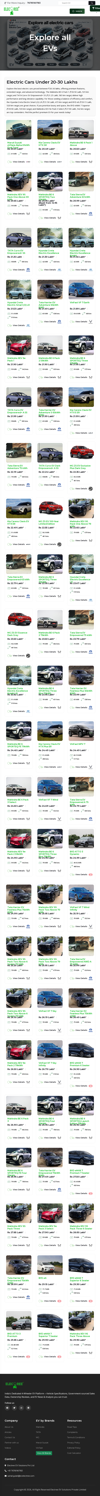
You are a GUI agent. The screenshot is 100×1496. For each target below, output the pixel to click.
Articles (8, 1432)
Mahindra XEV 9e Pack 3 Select (48, 1227)
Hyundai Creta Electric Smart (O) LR (18, 303)
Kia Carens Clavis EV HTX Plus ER (49, 745)
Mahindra (40, 1427)
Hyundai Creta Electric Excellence (49, 251)
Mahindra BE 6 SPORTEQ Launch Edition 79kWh (79, 1121)
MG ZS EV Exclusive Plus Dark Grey (80, 467)
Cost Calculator (74, 1453)
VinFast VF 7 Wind (48, 800)
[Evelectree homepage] (14, 1385)
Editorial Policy (73, 1448)
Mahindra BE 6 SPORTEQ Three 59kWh (79, 360)
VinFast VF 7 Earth (79, 302)
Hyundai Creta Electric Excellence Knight (80, 253)
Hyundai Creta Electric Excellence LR (80, 579)
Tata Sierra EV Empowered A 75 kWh (79, 802)
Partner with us (12, 1443)
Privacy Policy (73, 1443)
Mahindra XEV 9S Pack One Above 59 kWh (18, 197)
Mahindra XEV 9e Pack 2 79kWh (16, 1064)
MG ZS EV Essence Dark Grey (17, 634)
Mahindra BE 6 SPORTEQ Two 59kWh (47, 197)
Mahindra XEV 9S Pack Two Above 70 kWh (49, 910)
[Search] (92, 3)
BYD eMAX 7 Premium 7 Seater (79, 1171)
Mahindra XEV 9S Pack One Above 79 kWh (80, 524)
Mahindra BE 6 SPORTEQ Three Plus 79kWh (48, 854)
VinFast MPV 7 (77, 744)
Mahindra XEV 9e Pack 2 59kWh (16, 852)
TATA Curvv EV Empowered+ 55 (16, 251)
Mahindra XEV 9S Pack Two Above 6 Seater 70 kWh (17, 961)
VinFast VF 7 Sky (47, 1011)
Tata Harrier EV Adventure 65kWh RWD (48, 305)
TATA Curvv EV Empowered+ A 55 (17, 411)
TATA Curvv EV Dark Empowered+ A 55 (49, 467)
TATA (38, 1432)
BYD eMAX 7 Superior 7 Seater (48, 1335)
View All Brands (44, 1453)
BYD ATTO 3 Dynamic (76, 852)
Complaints (72, 1432)
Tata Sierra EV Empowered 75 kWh (81, 634)
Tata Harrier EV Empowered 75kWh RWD (49, 1173)
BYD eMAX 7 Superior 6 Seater (79, 1279)
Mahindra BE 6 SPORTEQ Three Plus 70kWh (48, 691)
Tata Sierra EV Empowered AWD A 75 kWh (80, 961)
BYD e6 (42, 1278)
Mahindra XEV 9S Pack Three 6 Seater (81, 1227)
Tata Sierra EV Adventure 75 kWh (17, 467)
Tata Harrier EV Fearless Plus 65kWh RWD (81, 691)
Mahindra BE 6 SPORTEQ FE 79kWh (18, 745)
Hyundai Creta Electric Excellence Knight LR (17, 691)
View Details (19, 162)
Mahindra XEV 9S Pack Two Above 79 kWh (49, 961)
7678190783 (33, 3)
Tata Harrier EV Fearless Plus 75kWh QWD (81, 1013)
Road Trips (72, 1427)
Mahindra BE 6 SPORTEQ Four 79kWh (47, 1121)
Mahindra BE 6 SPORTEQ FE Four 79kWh (17, 1173)
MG (37, 1437)
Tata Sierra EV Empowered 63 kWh (18, 578)
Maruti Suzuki (42, 1443)
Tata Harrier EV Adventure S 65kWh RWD (49, 412)
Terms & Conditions (76, 1437)
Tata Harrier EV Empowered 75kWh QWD (18, 1280)
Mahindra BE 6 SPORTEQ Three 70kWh (48, 579)
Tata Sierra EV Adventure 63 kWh (80, 195)
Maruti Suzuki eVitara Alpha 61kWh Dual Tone (18, 145)
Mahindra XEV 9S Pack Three (16, 1227)
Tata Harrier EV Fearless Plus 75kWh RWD (18, 910)
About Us (9, 1427)
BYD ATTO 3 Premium (14, 1335)
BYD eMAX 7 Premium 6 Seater (80, 1064)
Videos (8, 1448)
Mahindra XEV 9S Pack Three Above (80, 1335)
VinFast (39, 1448)
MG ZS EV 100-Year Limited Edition (49, 522)
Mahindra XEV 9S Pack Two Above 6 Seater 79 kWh (17, 1013)
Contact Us (10, 1437)
